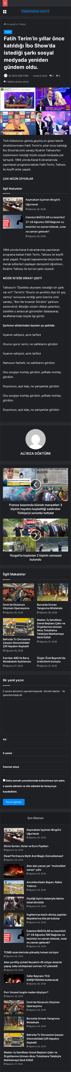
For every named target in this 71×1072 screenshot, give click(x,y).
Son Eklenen (35, 818)
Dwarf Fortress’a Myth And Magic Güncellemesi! (33, 855)
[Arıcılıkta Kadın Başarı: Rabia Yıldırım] (14, 887)
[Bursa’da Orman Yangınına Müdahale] (52, 592)
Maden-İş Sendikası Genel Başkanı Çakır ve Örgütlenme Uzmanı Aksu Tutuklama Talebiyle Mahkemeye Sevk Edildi (32, 1056)
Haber (22, 24)
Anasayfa (11, 24)
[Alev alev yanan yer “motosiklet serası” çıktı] (14, 871)
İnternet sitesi (11, 766)
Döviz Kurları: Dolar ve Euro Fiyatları (26, 846)
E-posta (8, 753)
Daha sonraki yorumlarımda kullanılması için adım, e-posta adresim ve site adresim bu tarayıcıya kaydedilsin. (34, 786)
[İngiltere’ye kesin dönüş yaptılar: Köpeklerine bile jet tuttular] (14, 920)
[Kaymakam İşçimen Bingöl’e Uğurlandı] (13, 204)
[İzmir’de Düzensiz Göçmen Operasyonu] (18, 592)
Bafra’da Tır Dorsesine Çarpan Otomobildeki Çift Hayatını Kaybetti (16, 643)
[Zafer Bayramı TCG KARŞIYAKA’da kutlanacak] (14, 981)
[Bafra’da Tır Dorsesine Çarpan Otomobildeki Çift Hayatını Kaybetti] (18, 627)
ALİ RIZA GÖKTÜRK (19, 75)
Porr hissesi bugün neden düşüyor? (26, 992)
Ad (5, 739)
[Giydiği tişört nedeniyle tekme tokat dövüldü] (14, 903)
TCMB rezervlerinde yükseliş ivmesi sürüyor (31, 952)
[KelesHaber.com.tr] (35, 11)
